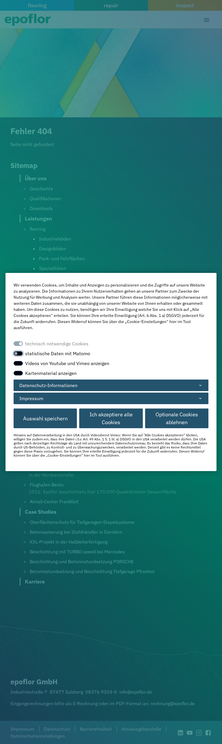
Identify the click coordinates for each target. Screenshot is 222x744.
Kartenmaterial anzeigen (51, 373)
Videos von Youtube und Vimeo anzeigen (67, 363)
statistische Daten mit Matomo (57, 353)
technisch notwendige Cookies (56, 344)
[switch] (18, 353)
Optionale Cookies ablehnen (177, 418)
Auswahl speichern (45, 418)
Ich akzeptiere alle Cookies (111, 418)
